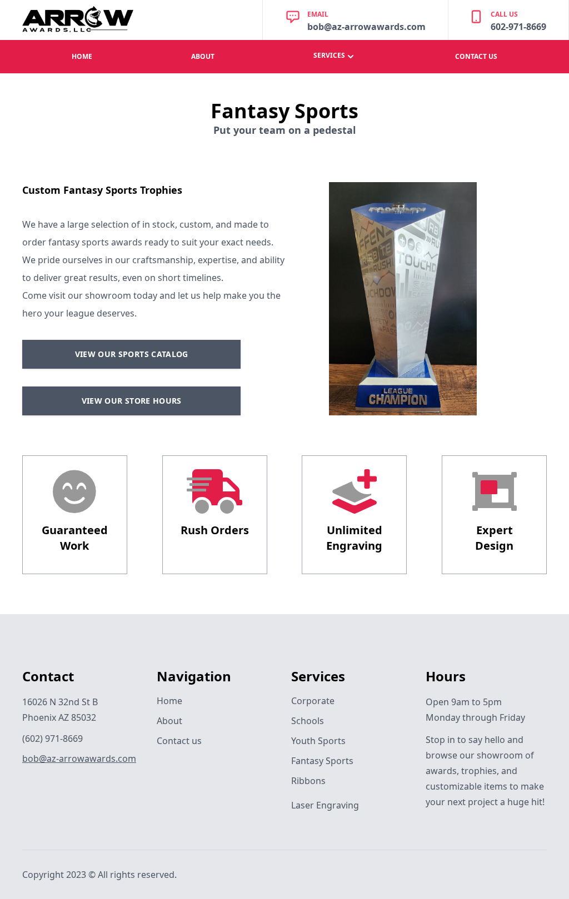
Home (169, 701)
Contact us (179, 741)
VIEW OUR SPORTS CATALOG (131, 354)
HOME (82, 56)
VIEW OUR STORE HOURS (132, 400)
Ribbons (308, 781)
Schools (307, 721)
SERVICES (329, 55)
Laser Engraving (325, 805)
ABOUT (202, 56)
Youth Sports (318, 741)
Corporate (313, 701)
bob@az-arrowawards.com (79, 758)
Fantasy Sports (322, 761)
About (169, 721)
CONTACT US (476, 56)
